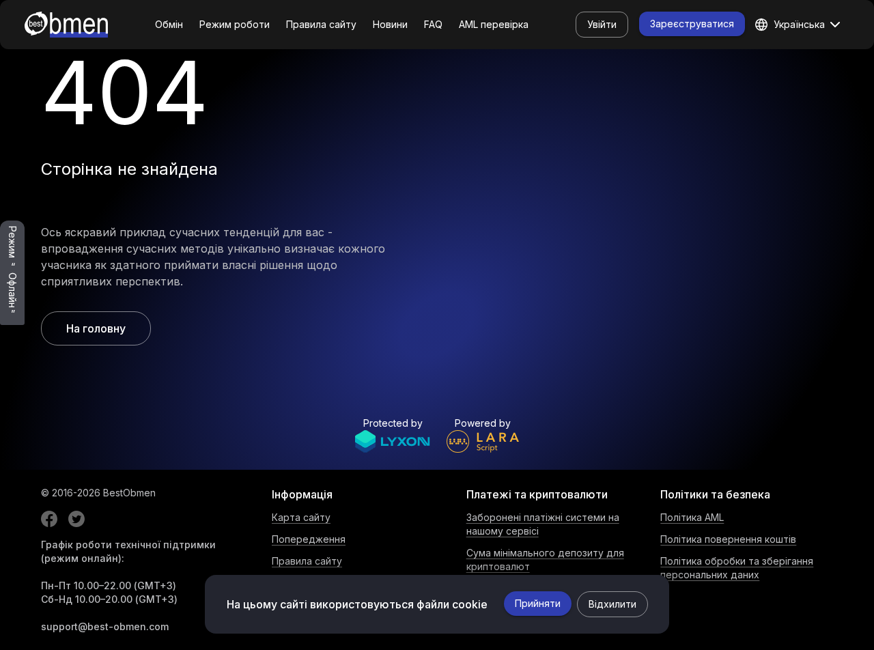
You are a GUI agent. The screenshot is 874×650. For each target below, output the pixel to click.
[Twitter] (76, 519)
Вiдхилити (612, 604)
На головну (96, 328)
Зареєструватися (692, 23)
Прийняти (538, 603)
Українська (799, 24)
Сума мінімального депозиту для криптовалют (545, 559)
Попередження (309, 539)
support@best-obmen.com (105, 626)
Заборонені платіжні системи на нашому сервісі (542, 524)
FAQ (433, 24)
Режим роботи (234, 24)
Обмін (169, 24)
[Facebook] (49, 519)
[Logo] (66, 25)
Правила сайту (321, 24)
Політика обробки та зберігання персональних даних (736, 567)
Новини (390, 24)
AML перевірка (493, 24)
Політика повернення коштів (728, 539)
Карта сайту (301, 517)
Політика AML (692, 517)
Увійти (602, 24)
